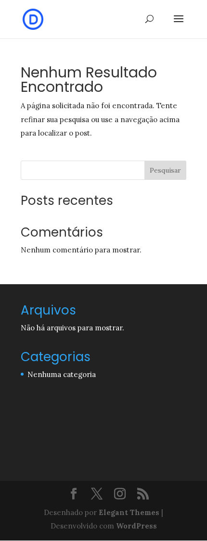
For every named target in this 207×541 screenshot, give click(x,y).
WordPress (136, 525)
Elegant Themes (129, 512)
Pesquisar (165, 170)
